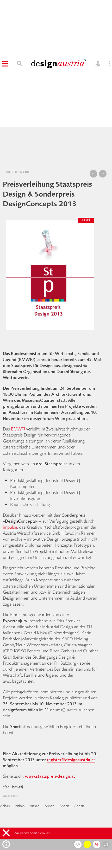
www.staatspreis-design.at (50, 776)
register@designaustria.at (71, 760)
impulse (10, 527)
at (97, 844)
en (106, 844)
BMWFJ (18, 429)
